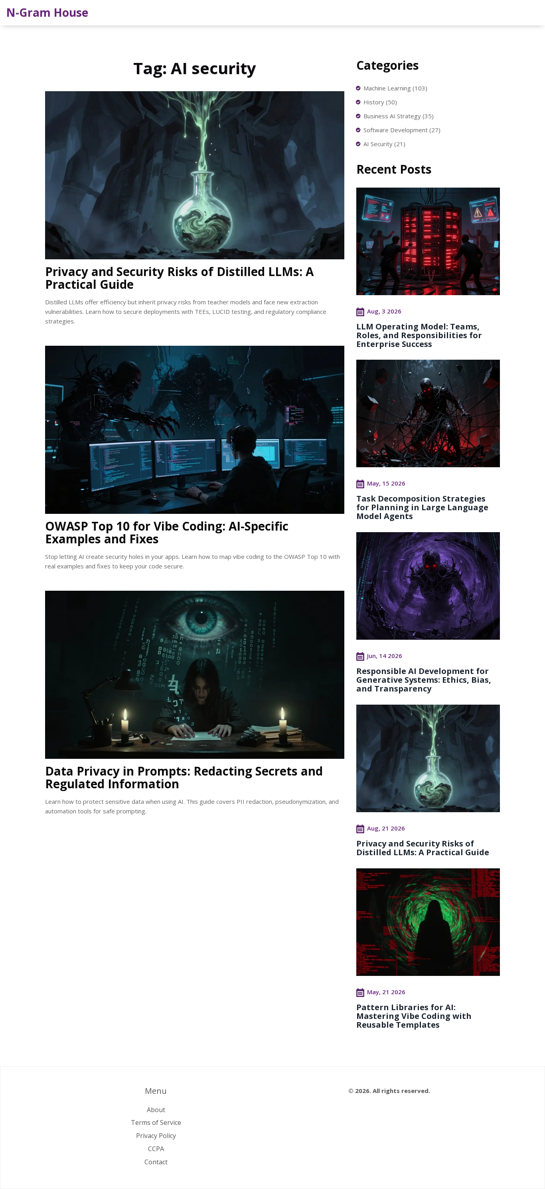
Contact (156, 1162)
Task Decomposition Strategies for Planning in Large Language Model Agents (422, 507)
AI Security (384, 144)
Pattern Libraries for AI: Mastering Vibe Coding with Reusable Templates (414, 1016)
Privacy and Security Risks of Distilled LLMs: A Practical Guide (422, 848)
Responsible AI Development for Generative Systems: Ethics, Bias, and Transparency (423, 680)
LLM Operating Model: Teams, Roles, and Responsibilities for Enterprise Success (419, 335)
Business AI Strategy (398, 116)
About (156, 1109)
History (380, 102)
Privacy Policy (156, 1135)
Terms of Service (156, 1122)
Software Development (401, 130)
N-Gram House (47, 12)
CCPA (156, 1148)
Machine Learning (395, 88)
